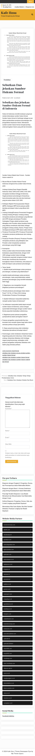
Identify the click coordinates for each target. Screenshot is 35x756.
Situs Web (8, 444)
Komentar (8, 408)
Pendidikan (7, 79)
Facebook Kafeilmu (8, 716)
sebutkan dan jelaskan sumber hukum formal (15, 357)
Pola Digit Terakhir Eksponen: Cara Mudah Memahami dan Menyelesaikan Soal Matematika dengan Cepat (17, 496)
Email (7, 437)
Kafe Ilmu (8, 13)
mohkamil (18, 97)
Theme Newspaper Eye (23, 751)
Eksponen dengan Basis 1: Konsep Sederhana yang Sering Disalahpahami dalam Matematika (16, 489)
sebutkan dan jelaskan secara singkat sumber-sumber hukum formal (16, 354)
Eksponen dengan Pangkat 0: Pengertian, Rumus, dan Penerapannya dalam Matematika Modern (17, 484)
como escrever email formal (10, 351)
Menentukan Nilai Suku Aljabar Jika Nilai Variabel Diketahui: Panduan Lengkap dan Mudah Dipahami (17, 509)
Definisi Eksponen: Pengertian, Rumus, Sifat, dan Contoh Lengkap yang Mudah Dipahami (17, 502)
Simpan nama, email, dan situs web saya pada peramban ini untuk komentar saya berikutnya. (17, 455)
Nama (7, 430)
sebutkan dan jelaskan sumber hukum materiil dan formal (16, 361)
